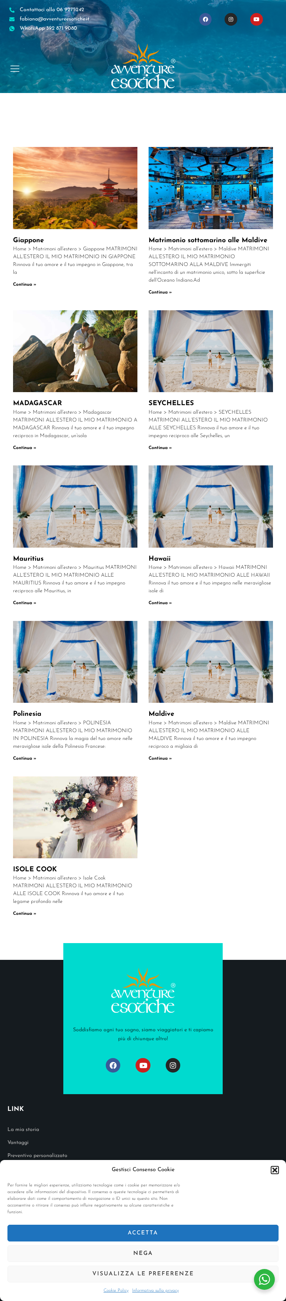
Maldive (161, 714)
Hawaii (160, 559)
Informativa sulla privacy (155, 1290)
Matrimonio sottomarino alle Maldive (208, 240)
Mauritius (28, 559)
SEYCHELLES (171, 403)
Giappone (28, 240)
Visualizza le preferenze (143, 1274)
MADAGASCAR (37, 403)
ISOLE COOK (35, 869)
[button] (275, 1170)
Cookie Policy (116, 1290)
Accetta (143, 1233)
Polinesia (27, 714)
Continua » (24, 284)
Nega (143, 1253)
